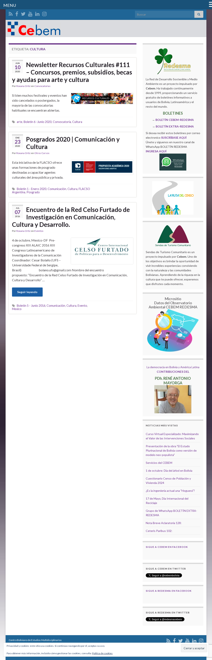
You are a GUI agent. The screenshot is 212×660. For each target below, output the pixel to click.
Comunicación (57, 189)
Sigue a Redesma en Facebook (169, 590)
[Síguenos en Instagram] (44, 13)
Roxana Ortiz (23, 86)
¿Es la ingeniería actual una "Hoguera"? (170, 490)
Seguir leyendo (27, 292)
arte (19, 122)
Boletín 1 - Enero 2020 (31, 189)
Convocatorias (42, 86)
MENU (9, 5)
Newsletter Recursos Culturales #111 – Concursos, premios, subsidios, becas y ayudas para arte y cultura (72, 72)
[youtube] (30, 13)
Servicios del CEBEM (159, 462)
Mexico (17, 309)
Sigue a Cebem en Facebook (167, 546)
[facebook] (16, 13)
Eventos (38, 230)
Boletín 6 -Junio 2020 (38, 122)
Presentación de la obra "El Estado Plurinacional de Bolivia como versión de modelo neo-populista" (171, 450)
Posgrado (33, 192)
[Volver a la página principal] (106, 28)
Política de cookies (102, 653)
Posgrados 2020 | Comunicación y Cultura (73, 142)
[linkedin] (37, 13)
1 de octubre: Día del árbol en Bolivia (169, 470)
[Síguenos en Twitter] (23, 13)
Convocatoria (62, 122)
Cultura (77, 122)
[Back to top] (203, 635)
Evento (82, 305)
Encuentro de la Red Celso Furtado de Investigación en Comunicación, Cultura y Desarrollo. (71, 217)
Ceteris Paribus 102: (159, 531)
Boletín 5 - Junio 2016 (31, 305)
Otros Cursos (41, 153)
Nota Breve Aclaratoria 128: (164, 523)
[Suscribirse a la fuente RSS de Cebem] (11, 13)
